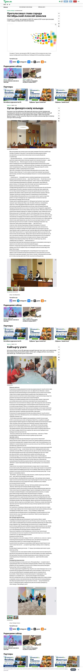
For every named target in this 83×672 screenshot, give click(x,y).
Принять (73, 669)
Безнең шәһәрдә (11, 10)
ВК (70, 1)
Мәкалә (6, 7)
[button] (55, 272)
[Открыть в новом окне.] (12, 61)
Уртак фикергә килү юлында (25, 7)
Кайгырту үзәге (41, 7)
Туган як (8, 1)
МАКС (66, 1)
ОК (75, 1)
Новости (9, 105)
